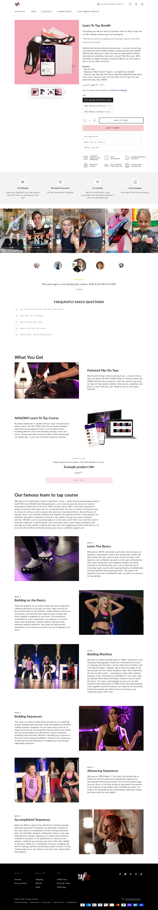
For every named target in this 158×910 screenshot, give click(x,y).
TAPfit (22, 899)
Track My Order (63, 883)
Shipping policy (72, 902)
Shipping (39, 879)
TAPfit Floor (62, 879)
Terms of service (59, 902)
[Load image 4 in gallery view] (58, 92)
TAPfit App (61, 887)
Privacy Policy (21, 883)
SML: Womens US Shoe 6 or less (97, 112)
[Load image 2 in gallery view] (42, 92)
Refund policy (35, 902)
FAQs (38, 887)
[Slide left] (28, 92)
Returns (39, 883)
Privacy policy (46, 902)
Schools (18, 879)
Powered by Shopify (21, 902)
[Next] (137, 265)
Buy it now (113, 128)
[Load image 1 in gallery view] (35, 92)
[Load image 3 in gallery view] (50, 92)
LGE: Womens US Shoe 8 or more (97, 100)
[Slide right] (65, 92)
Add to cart (121, 120)
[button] (130, 4)
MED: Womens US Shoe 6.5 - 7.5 (97, 106)
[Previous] (21, 265)
